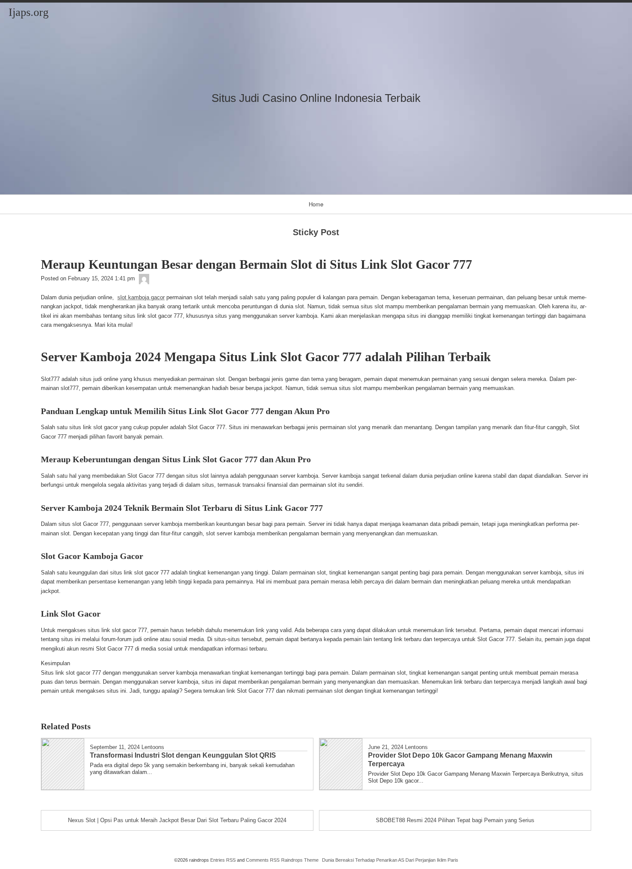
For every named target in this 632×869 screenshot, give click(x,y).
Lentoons (152, 747)
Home (316, 204)
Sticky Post (316, 232)
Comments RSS (262, 860)
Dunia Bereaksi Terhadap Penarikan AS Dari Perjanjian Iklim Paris (390, 860)
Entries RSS (223, 860)
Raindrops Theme (300, 860)
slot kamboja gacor (141, 297)
